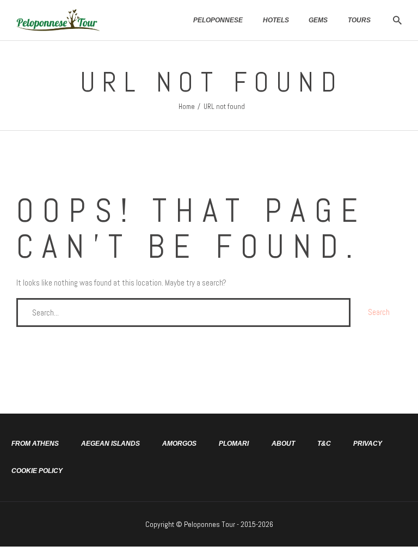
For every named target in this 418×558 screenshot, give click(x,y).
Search (379, 312)
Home (187, 106)
